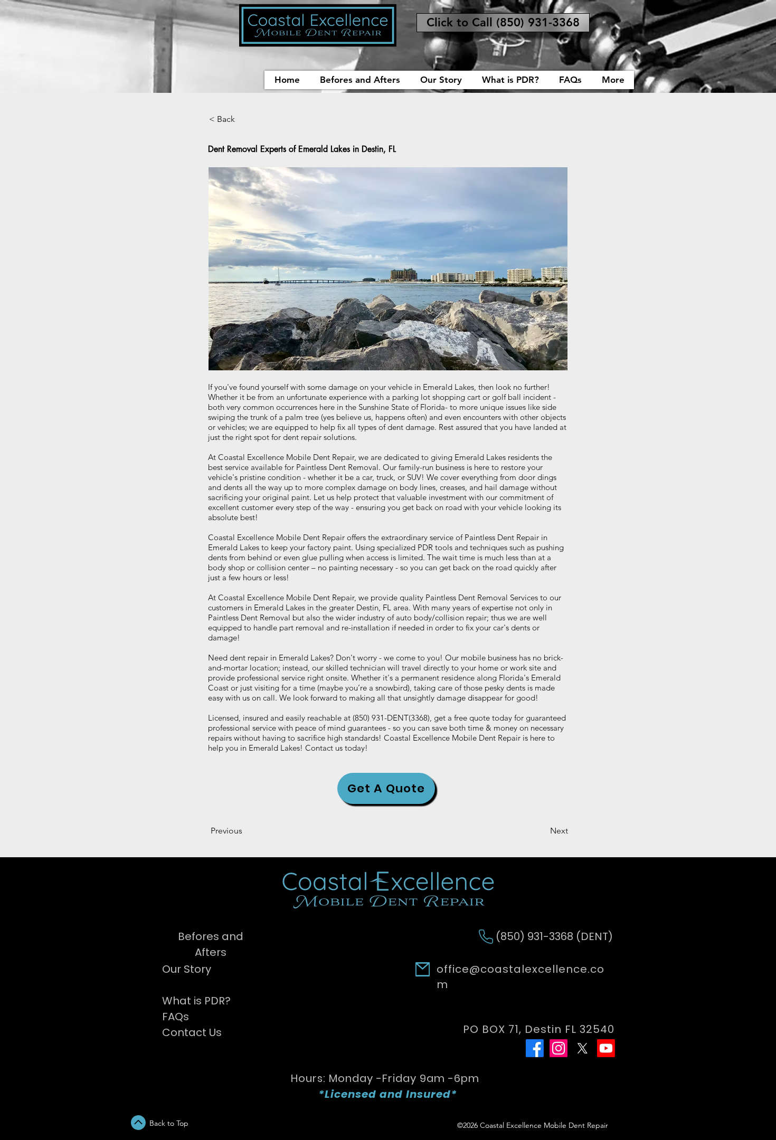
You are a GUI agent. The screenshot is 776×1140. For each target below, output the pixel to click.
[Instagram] (558, 1048)
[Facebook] (535, 1048)
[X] (582, 1048)
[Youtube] (606, 1048)
